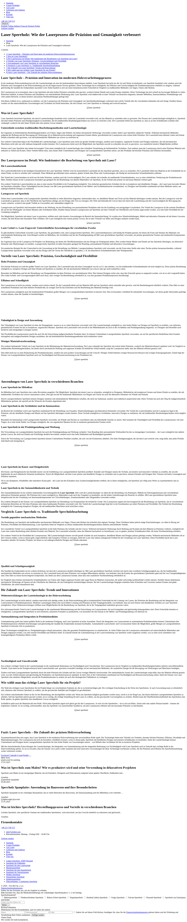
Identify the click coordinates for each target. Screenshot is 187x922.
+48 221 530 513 (8, 21)
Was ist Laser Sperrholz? (16, 56)
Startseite (9, 3)
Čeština (11, 26)
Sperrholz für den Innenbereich (18, 870)
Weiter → (5, 905)
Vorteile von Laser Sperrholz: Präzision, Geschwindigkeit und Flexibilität (36, 61)
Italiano (17, 26)
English (4, 26)
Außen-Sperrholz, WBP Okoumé (19, 861)
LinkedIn (13, 755)
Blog (8, 12)
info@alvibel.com (13, 832)
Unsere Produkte (13, 5)
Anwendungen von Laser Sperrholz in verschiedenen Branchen (32, 63)
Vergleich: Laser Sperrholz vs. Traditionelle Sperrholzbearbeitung (33, 65)
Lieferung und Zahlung (15, 10)
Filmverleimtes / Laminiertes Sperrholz (21, 881)
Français (24, 26)
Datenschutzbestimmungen (12, 888)
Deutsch (31, 26)
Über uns (9, 17)
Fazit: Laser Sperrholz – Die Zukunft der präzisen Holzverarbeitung (34, 72)
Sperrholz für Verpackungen (17, 872)
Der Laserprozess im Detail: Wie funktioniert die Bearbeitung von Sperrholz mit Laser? (41, 59)
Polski (37, 26)
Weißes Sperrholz (13, 875)
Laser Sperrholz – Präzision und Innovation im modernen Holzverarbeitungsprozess (40, 54)
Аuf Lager (10, 8)
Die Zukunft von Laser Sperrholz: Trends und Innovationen (30, 68)
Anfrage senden (7, 28)
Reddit (25, 755)
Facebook (5, 755)
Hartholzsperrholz (13, 879)
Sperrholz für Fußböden (15, 863)
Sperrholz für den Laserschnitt (18, 865)
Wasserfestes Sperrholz (15, 877)
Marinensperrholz (13, 868)
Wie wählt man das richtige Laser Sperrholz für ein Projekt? (30, 70)
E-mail (20, 755)
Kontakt (9, 14)
